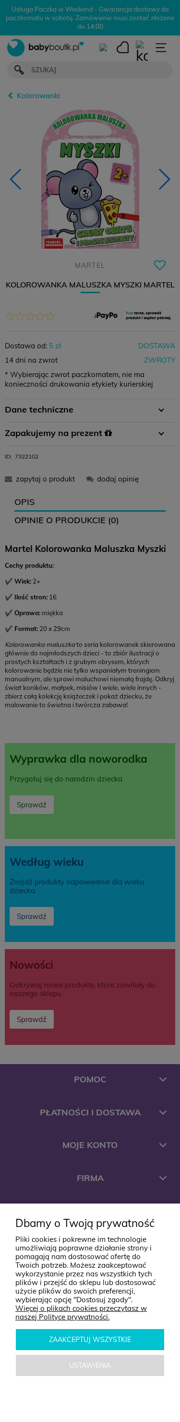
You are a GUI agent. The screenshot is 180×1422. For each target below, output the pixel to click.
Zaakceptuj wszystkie (90, 1339)
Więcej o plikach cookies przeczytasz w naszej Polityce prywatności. (81, 1312)
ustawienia (90, 1365)
